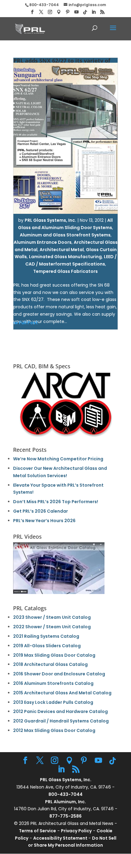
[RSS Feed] (102, 12)
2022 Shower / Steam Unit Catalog (52, 627)
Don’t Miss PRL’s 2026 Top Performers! (55, 502)
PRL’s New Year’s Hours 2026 (44, 521)
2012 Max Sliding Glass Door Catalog (54, 730)
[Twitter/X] (41, 12)
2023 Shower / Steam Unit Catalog (52, 617)
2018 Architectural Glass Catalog (50, 664)
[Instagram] (50, 12)
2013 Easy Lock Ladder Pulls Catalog (53, 702)
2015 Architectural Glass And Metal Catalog (62, 693)
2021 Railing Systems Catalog (46, 636)
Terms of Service (37, 831)
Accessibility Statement (60, 838)
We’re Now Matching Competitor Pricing (58, 459)
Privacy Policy (76, 831)
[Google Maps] (59, 12)
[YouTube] (76, 12)
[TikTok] (85, 12)
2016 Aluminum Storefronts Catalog (53, 683)
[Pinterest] (68, 12)
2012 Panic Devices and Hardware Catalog (60, 711)
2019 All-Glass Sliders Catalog (47, 646)
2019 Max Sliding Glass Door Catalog (54, 655)
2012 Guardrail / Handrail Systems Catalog (61, 721)
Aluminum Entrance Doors (43, 242)
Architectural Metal (62, 250)
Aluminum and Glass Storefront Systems (65, 235)
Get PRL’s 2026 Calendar (40, 511)
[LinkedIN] (93, 12)
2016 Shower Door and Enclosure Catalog (59, 674)
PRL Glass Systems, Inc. (50, 220)
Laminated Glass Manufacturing (65, 257)
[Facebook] (32, 12)
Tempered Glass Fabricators (65, 271)
